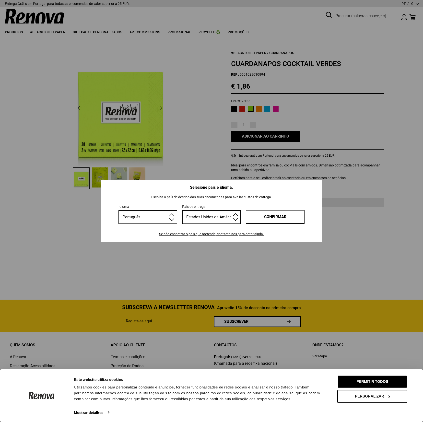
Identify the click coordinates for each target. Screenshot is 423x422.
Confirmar (275, 216)
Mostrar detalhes (88, 412)
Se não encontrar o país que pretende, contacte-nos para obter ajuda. (211, 234)
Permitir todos (372, 381)
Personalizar (369, 396)
